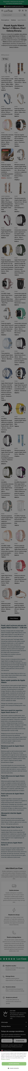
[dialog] (14, 1061)
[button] (14, 1068)
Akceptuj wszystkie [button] (14, 1063)
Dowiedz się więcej (5, 1059)
